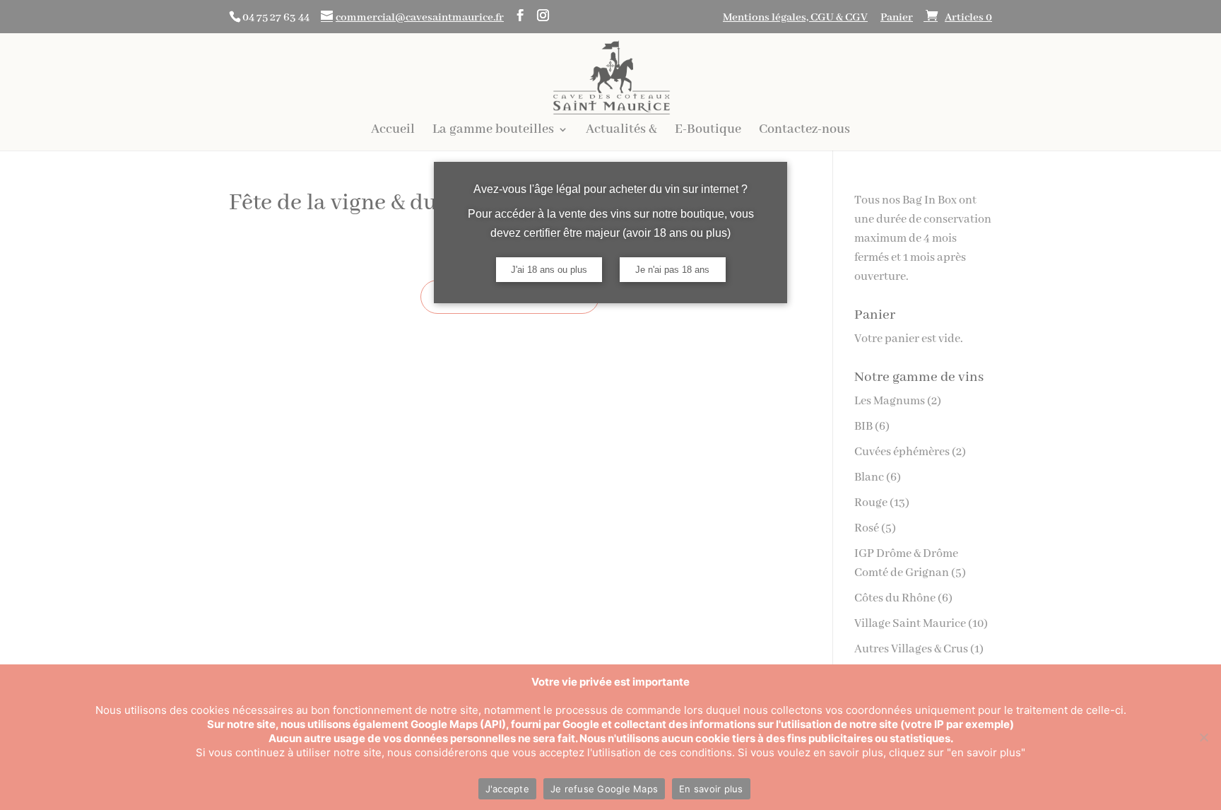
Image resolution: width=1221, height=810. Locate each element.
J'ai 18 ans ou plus (549, 269)
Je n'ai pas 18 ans (672, 269)
